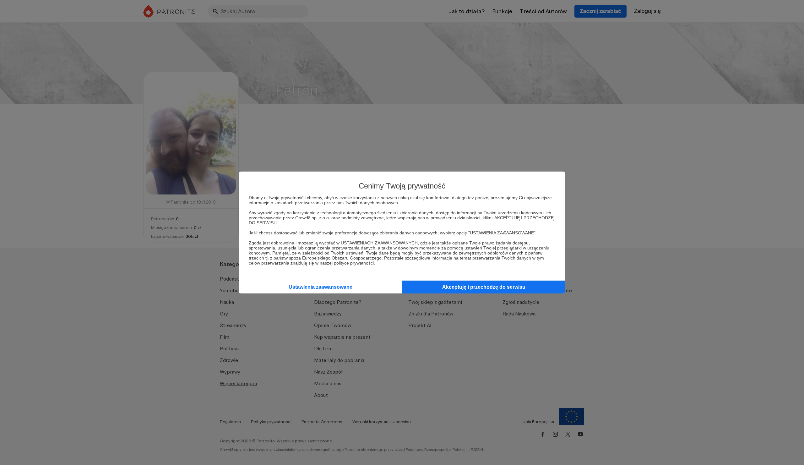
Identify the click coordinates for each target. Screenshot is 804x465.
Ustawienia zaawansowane (320, 287)
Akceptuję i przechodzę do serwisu (483, 287)
